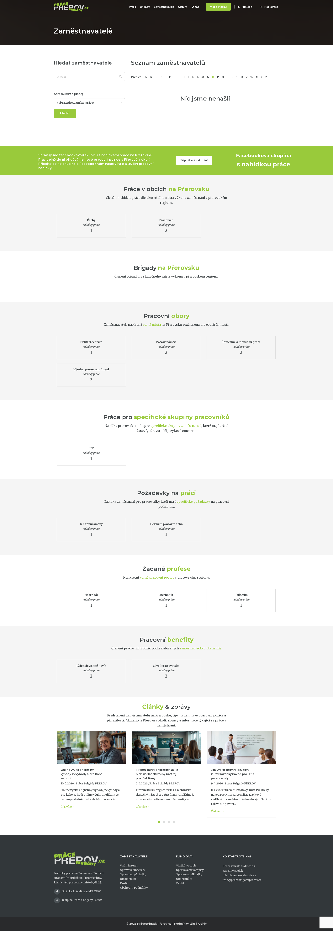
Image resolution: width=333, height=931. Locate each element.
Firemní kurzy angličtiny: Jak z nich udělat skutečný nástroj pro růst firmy (157, 774)
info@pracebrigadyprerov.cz (242, 880)
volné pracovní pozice (157, 577)
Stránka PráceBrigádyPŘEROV (81, 891)
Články (182, 6)
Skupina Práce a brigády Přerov (82, 900)
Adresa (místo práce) (68, 94)
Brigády (145, 6)
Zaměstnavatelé (164, 6)
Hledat (65, 113)
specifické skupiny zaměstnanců (176, 426)
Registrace (271, 6)
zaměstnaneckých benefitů (200, 648)
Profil (124, 883)
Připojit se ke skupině (194, 160)
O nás (195, 6)
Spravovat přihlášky (133, 874)
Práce (132, 6)
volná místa (152, 324)
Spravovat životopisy (190, 869)
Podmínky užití (184, 923)
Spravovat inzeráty (132, 869)
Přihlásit (246, 6)
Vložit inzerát (218, 6)
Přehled (136, 77)
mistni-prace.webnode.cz (239, 875)
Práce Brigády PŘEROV (91, 783)
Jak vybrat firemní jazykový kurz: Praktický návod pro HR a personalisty (232, 774)
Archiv (202, 923)
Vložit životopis (186, 865)
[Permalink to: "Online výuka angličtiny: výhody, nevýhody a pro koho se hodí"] (91, 747)
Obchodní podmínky (134, 887)
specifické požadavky (193, 501)
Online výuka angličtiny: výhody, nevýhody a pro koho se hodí (82, 774)
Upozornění (128, 878)
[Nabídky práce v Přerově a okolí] (71, 6)
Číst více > (67, 807)
